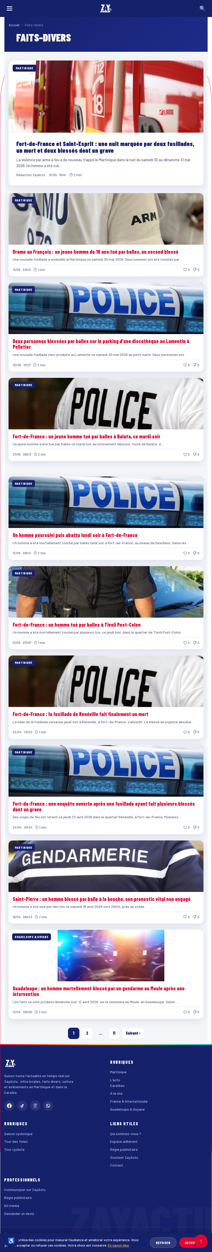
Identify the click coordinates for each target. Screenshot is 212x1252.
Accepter (193, 1242)
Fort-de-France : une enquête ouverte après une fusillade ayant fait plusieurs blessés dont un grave (104, 806)
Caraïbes (117, 1085)
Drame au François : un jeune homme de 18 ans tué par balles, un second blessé (95, 252)
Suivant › (133, 1032)
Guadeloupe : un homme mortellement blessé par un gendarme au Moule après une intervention (99, 991)
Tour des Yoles (16, 1141)
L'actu (115, 1080)
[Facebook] (9, 1106)
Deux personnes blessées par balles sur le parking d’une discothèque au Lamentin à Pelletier (101, 344)
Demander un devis (19, 1213)
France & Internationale (129, 1101)
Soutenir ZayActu (124, 1157)
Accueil (14, 25)
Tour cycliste (14, 1149)
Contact (116, 1165)
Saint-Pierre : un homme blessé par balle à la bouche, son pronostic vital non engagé (102, 899)
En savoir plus (118, 1245)
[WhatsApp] (48, 1106)
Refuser (163, 1242)
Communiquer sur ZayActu (25, 1189)
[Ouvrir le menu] (9, 8)
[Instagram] (35, 1106)
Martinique (118, 1072)
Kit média (11, 1205)
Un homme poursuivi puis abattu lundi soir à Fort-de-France (75, 535)
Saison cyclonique (18, 1133)
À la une (116, 1093)
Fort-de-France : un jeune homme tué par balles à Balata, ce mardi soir (86, 436)
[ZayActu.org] (106, 8)
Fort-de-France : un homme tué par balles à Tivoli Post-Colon (77, 624)
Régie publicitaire (124, 1149)
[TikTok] (22, 1106)
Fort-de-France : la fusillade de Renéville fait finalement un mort (80, 714)
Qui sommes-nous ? (125, 1133)
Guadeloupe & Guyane (127, 1109)
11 (114, 1032)
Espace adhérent (124, 1141)
